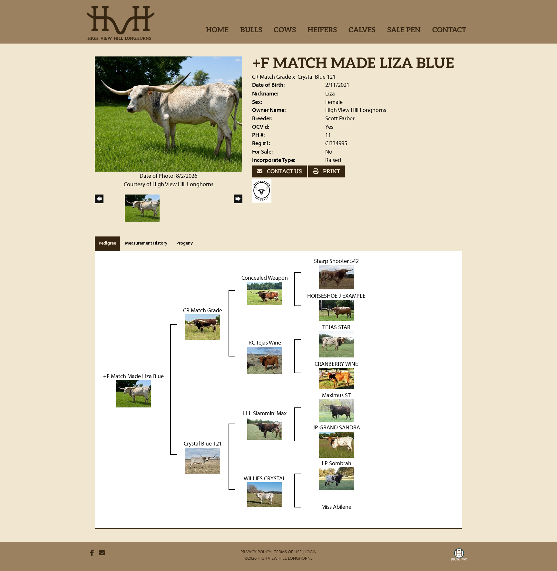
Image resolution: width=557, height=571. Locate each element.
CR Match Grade (271, 76)
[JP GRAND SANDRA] (336, 443)
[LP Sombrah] (336, 478)
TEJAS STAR (336, 327)
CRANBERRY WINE (336, 363)
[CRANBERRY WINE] (336, 377)
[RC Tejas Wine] (264, 360)
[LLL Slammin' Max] (264, 427)
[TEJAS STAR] (336, 343)
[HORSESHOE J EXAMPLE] (336, 309)
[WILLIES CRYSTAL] (264, 494)
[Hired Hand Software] (459, 555)
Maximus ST (336, 395)
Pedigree (107, 243)
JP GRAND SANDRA (336, 427)
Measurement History (146, 243)
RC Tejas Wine (265, 342)
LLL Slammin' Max (265, 413)
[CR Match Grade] (202, 326)
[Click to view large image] (168, 113)
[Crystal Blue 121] (202, 460)
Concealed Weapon (264, 277)
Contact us (284, 172)
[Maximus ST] (336, 410)
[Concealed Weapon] (264, 292)
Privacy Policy (255, 552)
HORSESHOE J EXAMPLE (336, 295)
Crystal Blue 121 (317, 76)
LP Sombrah (336, 463)
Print (331, 172)
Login (311, 552)
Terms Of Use (288, 552)
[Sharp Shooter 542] (336, 276)
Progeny (184, 243)
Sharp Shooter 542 (336, 261)
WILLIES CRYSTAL (265, 478)
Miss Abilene (336, 506)
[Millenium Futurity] (263, 190)
